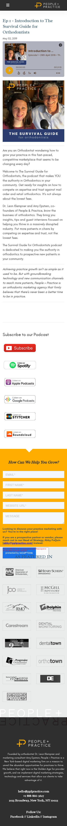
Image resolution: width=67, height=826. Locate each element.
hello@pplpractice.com (33, 791)
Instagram (50, 817)
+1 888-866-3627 (33, 796)
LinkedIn (33, 817)
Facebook (17, 817)
